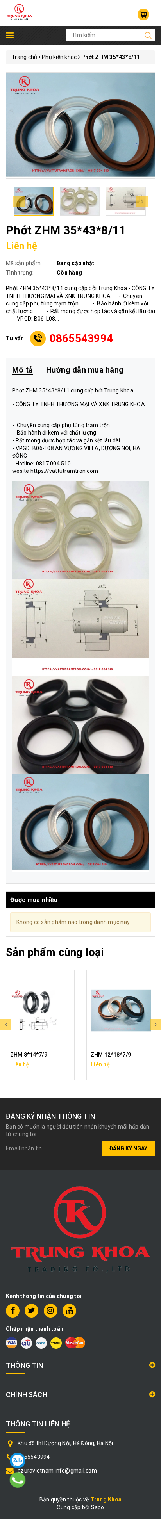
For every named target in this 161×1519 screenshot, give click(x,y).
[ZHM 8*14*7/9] (40, 1010)
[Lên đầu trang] (149, 1057)
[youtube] (69, 1311)
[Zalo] (17, 1460)
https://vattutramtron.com (64, 471)
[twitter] (31, 1311)
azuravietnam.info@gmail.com (57, 1470)
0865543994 (81, 338)
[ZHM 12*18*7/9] (121, 1010)
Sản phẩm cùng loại (55, 952)
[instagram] (50, 1311)
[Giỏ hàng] (143, 14)
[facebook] (13, 1311)
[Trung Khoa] (19, 12)
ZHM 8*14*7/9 (28, 1055)
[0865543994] (18, 1480)
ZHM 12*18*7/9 (111, 1055)
